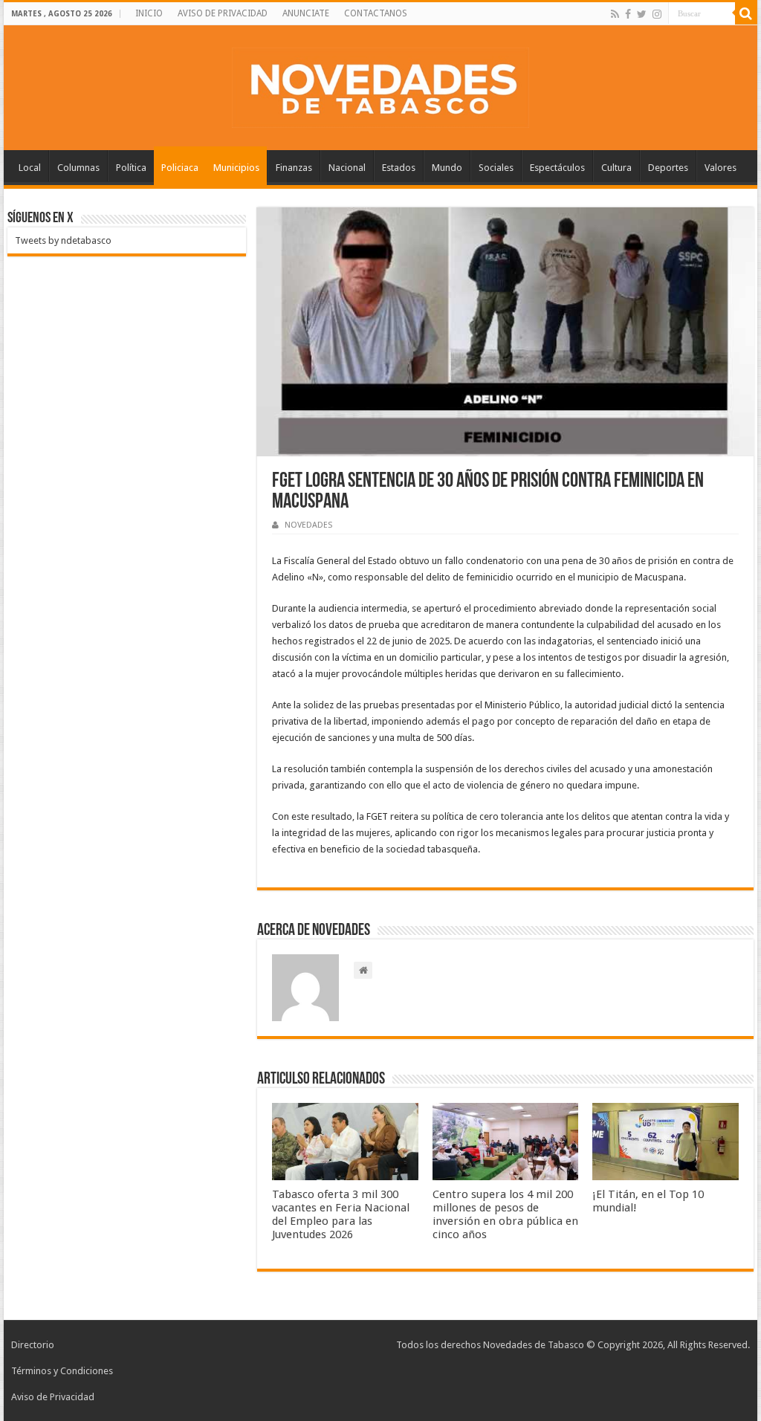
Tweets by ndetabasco (63, 240)
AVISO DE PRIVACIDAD (223, 13)
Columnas (78, 167)
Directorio (32, 1344)
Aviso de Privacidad (52, 1396)
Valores (720, 167)
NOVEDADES (308, 525)
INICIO (149, 13)
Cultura (616, 167)
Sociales (496, 167)
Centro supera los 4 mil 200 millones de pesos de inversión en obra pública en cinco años (505, 1214)
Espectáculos (557, 167)
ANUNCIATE (305, 13)
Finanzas (294, 167)
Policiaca (179, 167)
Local (30, 167)
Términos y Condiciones (62, 1370)
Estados (398, 167)
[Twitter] (641, 14)
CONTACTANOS (375, 13)
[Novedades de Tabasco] (380, 85)
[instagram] (657, 14)
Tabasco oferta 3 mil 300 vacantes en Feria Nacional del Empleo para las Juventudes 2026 (340, 1214)
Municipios (236, 167)
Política (131, 167)
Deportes (668, 167)
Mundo (447, 167)
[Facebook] (628, 14)
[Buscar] (746, 13)
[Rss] (615, 14)
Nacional (347, 167)
